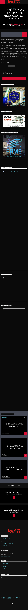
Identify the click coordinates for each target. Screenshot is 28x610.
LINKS (4, 568)
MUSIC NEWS (5, 563)
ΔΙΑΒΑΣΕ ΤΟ (14, 8)
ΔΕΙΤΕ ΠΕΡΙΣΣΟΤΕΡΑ (6, 556)
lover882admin (17, 24)
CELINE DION (12, 66)
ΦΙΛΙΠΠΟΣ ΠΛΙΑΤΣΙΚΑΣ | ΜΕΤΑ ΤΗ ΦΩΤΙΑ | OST (14, 493)
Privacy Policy (7, 598)
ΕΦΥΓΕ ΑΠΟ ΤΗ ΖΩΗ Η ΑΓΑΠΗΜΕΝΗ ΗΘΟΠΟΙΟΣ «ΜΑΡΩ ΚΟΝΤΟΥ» (14, 425)
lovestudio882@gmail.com (8, 543)
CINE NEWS (5, 565)
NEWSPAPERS (6, 570)
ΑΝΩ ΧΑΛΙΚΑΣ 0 (6, 545)
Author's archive (14, 78)
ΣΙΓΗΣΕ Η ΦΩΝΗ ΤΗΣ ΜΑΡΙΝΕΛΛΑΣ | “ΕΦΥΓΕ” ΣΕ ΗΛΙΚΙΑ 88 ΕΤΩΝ (14, 446)
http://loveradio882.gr (7, 538)
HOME (4, 597)
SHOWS (10, 597)
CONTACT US (17, 597)
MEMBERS (5, 566)
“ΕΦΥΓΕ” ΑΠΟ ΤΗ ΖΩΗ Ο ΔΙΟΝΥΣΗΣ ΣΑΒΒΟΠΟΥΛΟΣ (14, 468)
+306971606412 (6, 541)
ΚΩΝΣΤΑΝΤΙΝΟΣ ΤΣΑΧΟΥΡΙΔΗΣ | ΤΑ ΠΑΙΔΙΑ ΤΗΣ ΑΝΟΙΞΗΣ (14, 511)
